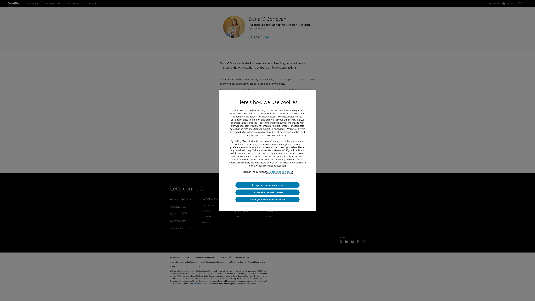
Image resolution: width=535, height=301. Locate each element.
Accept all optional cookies (267, 185)
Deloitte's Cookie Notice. (279, 171)
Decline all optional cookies (267, 192)
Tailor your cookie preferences (267, 199)
